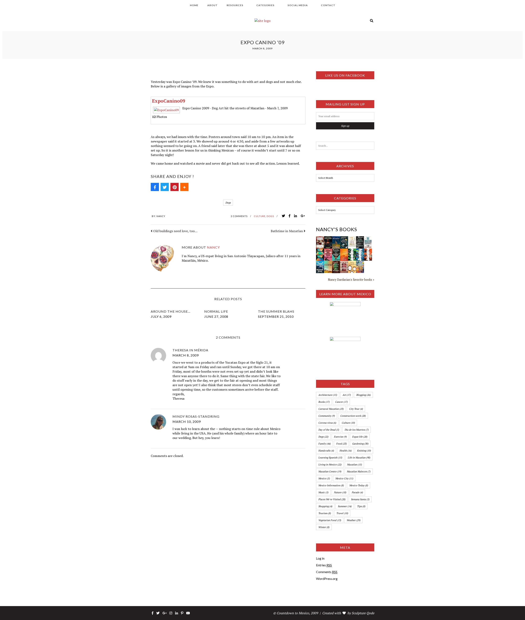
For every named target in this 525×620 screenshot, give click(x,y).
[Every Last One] (352, 263)
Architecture (327, 394)
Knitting (364, 450)
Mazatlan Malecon (358, 471)
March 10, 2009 (186, 421)
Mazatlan (354, 464)
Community (326, 415)
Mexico (324, 478)
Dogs (228, 202)
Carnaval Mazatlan (331, 408)
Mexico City (344, 478)
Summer (345, 506)
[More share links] (184, 187)
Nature (340, 492)
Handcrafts (326, 450)
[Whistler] (336, 238)
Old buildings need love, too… (175, 231)
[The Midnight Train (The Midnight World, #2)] (336, 251)
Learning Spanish (330, 457)
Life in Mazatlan (359, 457)
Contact (328, 5)
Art (346, 394)
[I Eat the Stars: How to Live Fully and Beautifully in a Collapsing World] (352, 238)
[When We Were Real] (328, 251)
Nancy (160, 216)
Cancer (341, 401)
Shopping (325, 506)
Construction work (353, 415)
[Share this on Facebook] (155, 187)
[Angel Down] (320, 238)
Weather (353, 520)
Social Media (298, 5)
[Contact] (360, 238)
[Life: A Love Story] (360, 263)
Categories (265, 5)
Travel (342, 513)
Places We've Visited (331, 499)
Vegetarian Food (329, 520)
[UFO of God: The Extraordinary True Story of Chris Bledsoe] (328, 238)
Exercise (340, 436)
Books (324, 401)
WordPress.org (327, 578)
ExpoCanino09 (168, 101)
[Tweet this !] (165, 187)
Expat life (359, 436)
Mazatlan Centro (329, 471)
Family (324, 443)
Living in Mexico (329, 464)
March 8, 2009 (185, 355)
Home (194, 5)
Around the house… (171, 311)
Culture (259, 216)
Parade (357, 492)
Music (323, 492)
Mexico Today (358, 485)
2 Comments (239, 216)
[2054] (360, 251)
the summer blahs (276, 311)
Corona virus (327, 422)
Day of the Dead (328, 429)
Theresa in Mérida (190, 350)
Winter (323, 527)
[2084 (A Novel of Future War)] (352, 251)
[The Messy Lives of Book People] (344, 263)
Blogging (363, 394)
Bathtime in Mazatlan (287, 231)
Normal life (216, 311)
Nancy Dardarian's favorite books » (351, 280)
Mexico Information (331, 485)
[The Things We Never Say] (320, 263)
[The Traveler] (368, 238)
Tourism (324, 513)
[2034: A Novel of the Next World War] (368, 251)
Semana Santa (360, 499)
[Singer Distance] (320, 251)
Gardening (360, 443)
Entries (324, 565)
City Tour (356, 408)
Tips (361, 506)
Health (345, 450)
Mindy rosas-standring (195, 416)
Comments (326, 572)
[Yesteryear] (328, 263)
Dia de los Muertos (357, 429)
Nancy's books (336, 229)
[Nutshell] (344, 251)
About (212, 5)
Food (341, 443)
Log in (320, 558)
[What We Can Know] (336, 263)
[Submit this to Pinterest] (174, 187)
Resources (235, 5)
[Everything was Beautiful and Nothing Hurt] (344, 238)
